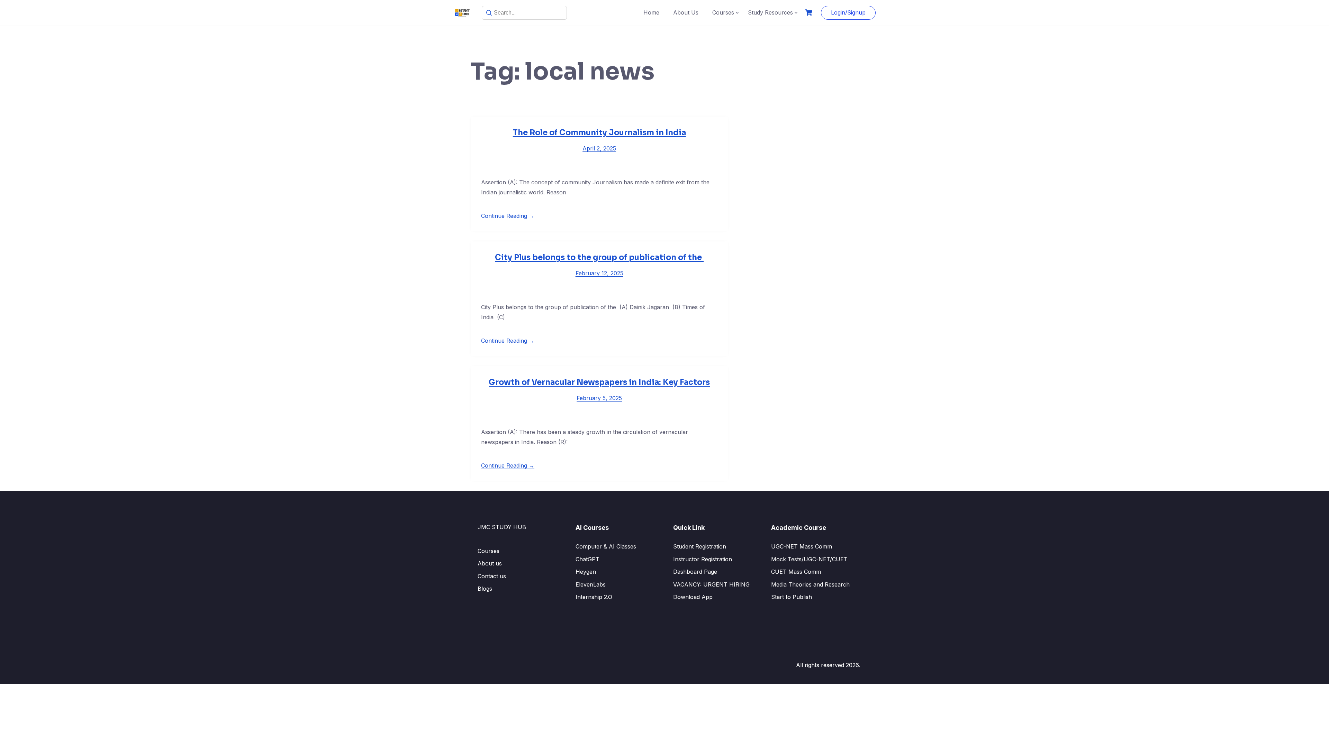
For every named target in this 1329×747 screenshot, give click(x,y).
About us (490, 563)
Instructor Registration (702, 559)
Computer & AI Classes (606, 546)
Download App (693, 596)
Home (651, 12)
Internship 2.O (594, 596)
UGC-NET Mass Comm (801, 546)
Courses (723, 12)
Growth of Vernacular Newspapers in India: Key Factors (599, 382)
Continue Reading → (507, 215)
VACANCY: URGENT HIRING (711, 584)
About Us (685, 12)
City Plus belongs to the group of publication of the (599, 257)
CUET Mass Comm (796, 571)
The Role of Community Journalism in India (599, 132)
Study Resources (770, 12)
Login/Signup (848, 12)
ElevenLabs (591, 584)
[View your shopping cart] (809, 12)
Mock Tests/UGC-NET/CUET (809, 559)
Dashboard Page (695, 571)
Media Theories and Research (810, 584)
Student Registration (699, 546)
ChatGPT (587, 559)
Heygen (586, 571)
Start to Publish (791, 596)
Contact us (492, 576)
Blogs (485, 588)
